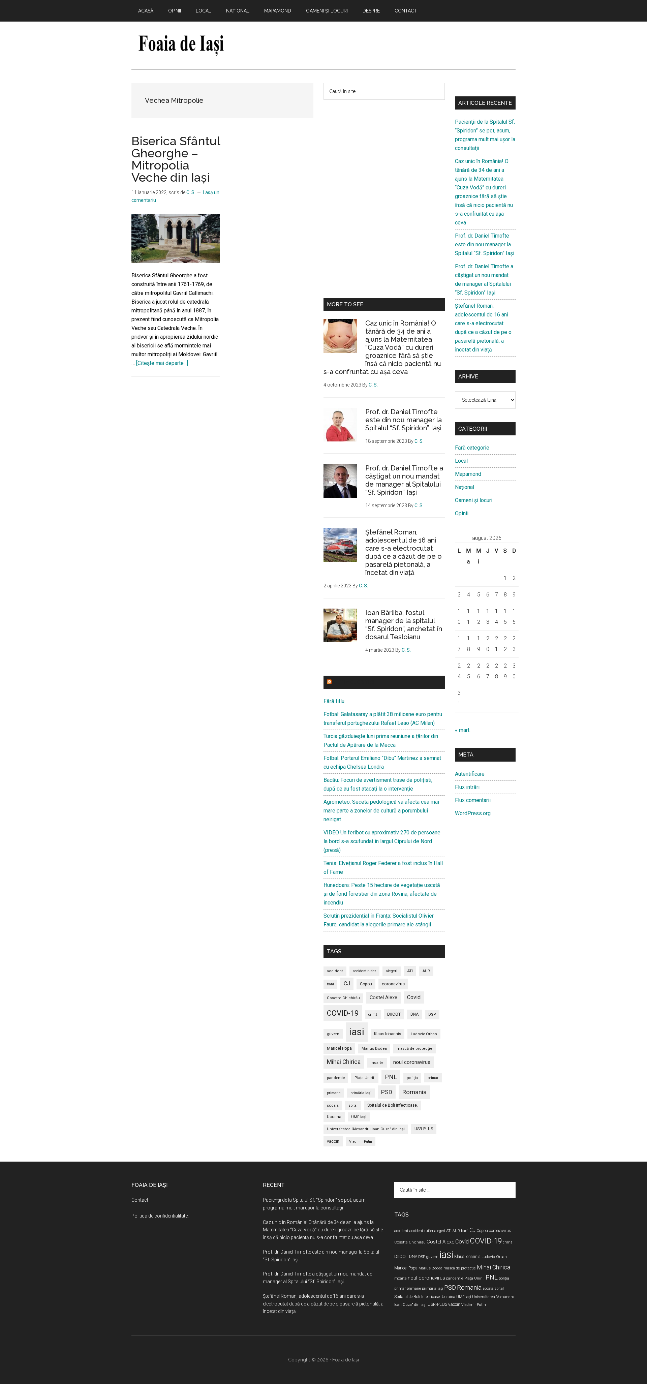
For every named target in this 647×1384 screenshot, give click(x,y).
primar (433, 1078)
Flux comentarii (473, 800)
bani (330, 984)
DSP (432, 1014)
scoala (333, 1105)
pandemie (336, 1077)
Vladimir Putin (360, 1141)
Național (464, 487)
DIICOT (394, 1014)
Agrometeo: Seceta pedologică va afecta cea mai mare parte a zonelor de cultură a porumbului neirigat (381, 811)
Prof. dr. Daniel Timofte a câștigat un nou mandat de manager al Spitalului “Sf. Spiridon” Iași (404, 480)
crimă (372, 1014)
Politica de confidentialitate (159, 1216)
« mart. (462, 730)
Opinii (461, 513)
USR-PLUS (423, 1128)
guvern (333, 1034)
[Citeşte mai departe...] (162, 363)
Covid (414, 997)
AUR (426, 971)
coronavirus (393, 983)
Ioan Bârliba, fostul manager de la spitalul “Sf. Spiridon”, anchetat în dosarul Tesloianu (403, 625)
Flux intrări (467, 787)
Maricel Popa (339, 1048)
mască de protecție (414, 1048)
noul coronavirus (411, 1062)
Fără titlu (334, 701)
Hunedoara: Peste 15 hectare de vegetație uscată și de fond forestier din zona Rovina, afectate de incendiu (382, 894)
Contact (139, 1200)
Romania (414, 1092)
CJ (347, 983)
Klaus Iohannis (387, 1034)
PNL (391, 1076)
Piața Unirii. (365, 1078)
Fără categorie (472, 447)
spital (353, 1105)
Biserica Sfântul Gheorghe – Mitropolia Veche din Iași (175, 159)
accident (335, 971)
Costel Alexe (383, 997)
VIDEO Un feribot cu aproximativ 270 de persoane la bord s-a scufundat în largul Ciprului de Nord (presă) (382, 841)
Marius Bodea (374, 1048)
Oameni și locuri (473, 500)
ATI (410, 970)
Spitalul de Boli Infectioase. (392, 1105)
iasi (356, 1032)
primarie (334, 1093)
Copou (366, 984)
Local (461, 461)
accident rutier (364, 971)
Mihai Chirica (344, 1061)
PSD (386, 1092)
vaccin (333, 1141)
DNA (414, 1014)
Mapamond (468, 474)
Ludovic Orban (424, 1034)
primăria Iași (360, 1093)
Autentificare (470, 774)
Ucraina (334, 1116)
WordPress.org (473, 813)
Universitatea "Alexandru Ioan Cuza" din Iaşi (366, 1129)
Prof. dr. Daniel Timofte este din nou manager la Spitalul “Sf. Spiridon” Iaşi (403, 420)
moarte (376, 1062)
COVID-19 (343, 1013)
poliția (412, 1078)
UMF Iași (358, 1117)
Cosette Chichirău (343, 998)
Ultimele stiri (353, 682)
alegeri (391, 971)
